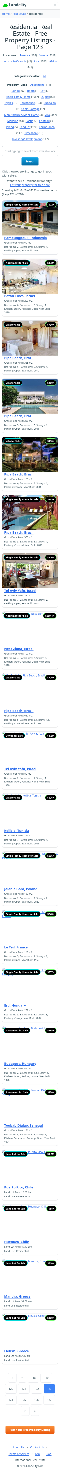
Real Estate (19, 14)
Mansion (12, 121)
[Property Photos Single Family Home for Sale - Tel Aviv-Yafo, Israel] (30, 570)
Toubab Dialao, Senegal (23, 1125)
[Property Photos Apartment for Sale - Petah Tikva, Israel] (30, 276)
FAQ (37, 1454)
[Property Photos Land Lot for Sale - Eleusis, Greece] (30, 1331)
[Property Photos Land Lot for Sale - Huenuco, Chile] (30, 1222)
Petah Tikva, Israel (19, 296)
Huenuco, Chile (16, 1242)
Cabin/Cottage (30, 109)
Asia (36, 61)
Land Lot (25, 127)
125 (23, 1400)
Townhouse (27, 103)
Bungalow (50, 103)
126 (36, 1400)
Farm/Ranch (47, 127)
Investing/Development (27, 139)
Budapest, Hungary (20, 1063)
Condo (16, 91)
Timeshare (31, 133)
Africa (53, 61)
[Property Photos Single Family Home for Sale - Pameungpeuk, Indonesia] (30, 217)
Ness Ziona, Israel (19, 648)
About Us (18, 1447)
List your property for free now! (30, 185)
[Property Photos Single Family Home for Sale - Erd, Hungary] (30, 985)
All (44, 76)
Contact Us (37, 1447)
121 (24, 1389)
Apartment (37, 85)
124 (10, 1400)
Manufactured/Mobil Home (21, 115)
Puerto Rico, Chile (18, 1187)
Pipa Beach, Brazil (19, 358)
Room (31, 91)
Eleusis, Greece (16, 1351)
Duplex (45, 97)
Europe (43, 55)
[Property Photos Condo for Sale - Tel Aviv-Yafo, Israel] (30, 749)
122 (36, 1389)
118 (33, 1378)
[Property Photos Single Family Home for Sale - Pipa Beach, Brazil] (30, 512)
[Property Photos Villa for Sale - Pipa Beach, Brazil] (30, 338)
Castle (29, 121)
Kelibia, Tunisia (16, 830)
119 (46, 1378)
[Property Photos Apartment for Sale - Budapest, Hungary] (30, 1043)
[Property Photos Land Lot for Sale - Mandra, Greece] (30, 1276)
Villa (47, 115)
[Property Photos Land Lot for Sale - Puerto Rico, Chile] (30, 1167)
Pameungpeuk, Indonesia (25, 237)
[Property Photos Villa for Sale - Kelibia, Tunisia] (30, 811)
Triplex (8, 103)
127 (49, 1400)
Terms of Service (18, 1454)
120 (11, 1389)
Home (6, 14)
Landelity (17, 4)
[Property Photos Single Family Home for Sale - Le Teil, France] (30, 927)
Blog (49, 1454)
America (25, 55)
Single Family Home (18, 97)
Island (10, 127)
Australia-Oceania (15, 61)
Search (30, 161)
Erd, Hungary (15, 1005)
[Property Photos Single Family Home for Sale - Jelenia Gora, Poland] (30, 869)
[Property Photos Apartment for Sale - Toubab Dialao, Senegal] (30, 1105)
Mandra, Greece (17, 1296)
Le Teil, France (16, 947)
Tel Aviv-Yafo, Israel (20, 590)
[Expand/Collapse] (55, 4)
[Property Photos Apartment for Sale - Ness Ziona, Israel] (30, 629)
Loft (43, 91)
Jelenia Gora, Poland (21, 889)
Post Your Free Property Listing (30, 1430)
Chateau (44, 121)
